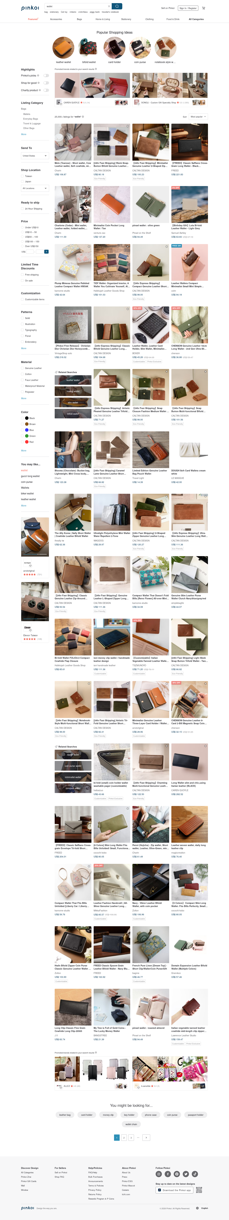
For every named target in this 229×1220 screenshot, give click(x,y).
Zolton (135, 910)
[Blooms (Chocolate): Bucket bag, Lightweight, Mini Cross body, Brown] (73, 449)
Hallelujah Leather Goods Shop (109, 290)
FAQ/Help (92, 1172)
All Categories (27, 1172)
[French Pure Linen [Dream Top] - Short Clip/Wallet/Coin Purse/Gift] (150, 944)
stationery (54, 11)
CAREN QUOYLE (179, 790)
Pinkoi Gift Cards (28, 1181)
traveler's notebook (110, 11)
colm (173, 290)
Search (117, 6)
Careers (125, 1190)
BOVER (136, 353)
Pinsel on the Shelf (141, 232)
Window (24, 1190)
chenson (175, 353)
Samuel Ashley (178, 232)
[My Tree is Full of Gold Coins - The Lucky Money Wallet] (112, 1007)
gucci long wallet (30, 476)
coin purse (27, 482)
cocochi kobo (100, 852)
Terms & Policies (96, 1186)
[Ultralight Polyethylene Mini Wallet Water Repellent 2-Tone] (112, 512)
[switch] (35, 75)
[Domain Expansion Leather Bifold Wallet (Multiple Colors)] (189, 944)
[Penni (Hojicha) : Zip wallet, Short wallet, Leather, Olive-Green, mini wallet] (150, 824)
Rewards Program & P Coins (101, 1199)
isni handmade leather (105, 665)
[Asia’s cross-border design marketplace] (30, 8)
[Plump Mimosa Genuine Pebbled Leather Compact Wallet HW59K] (73, 262)
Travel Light (138, 478)
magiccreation (178, 852)
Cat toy (64, 11)
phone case (151, 1114)
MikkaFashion (100, 910)
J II (56, 1035)
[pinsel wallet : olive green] (150, 204)
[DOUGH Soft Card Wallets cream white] (189, 449)
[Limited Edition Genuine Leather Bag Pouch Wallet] (150, 449)
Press (124, 1177)
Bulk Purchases (95, 1177)
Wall (23, 1186)
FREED (175, 170)
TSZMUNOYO (139, 665)
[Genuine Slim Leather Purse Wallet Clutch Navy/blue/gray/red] (189, 574)
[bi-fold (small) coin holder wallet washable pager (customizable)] (112, 761)
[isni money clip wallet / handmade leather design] (112, 637)
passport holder (195, 1114)
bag (46, 11)
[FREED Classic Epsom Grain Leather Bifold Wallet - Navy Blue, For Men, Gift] (112, 944)
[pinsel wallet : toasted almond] (150, 1007)
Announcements (95, 1181)
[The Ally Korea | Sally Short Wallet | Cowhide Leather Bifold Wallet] (73, 512)
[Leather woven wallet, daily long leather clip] (189, 824)
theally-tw (59, 540)
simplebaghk (177, 602)
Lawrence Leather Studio (183, 1035)
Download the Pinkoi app (176, 1190)
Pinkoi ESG (127, 1181)
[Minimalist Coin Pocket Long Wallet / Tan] (112, 204)
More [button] (23, 134)
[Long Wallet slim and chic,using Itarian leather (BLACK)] (189, 761)
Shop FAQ (59, 1177)
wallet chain (131, 1124)
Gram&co (176, 973)
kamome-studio (62, 290)
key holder (129, 1114)
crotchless (83, 11)
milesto (73, 11)
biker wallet (27, 493)
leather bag (65, 1114)
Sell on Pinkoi (167, 8)
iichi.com (126, 1194)
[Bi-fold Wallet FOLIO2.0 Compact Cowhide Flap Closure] (73, 637)
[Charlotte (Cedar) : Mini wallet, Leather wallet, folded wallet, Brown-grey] (73, 204)
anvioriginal (138, 727)
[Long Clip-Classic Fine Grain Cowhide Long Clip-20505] (73, 1007)
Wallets (25, 487)
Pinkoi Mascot (128, 1186)
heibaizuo (98, 790)
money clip (108, 1114)
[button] (46, 252)
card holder (86, 1114)
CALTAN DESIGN (102, 170)
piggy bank (95, 11)
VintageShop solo (63, 353)
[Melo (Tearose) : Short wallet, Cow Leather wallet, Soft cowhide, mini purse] (73, 142)
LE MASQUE (177, 478)
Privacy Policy (94, 1190)
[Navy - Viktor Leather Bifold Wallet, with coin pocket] (150, 882)
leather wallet (28, 499)
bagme (135, 973)
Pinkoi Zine (26, 1177)
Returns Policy (95, 1194)
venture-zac (99, 232)
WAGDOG (99, 540)
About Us (126, 1172)
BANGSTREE (100, 1035)
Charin (58, 170)
